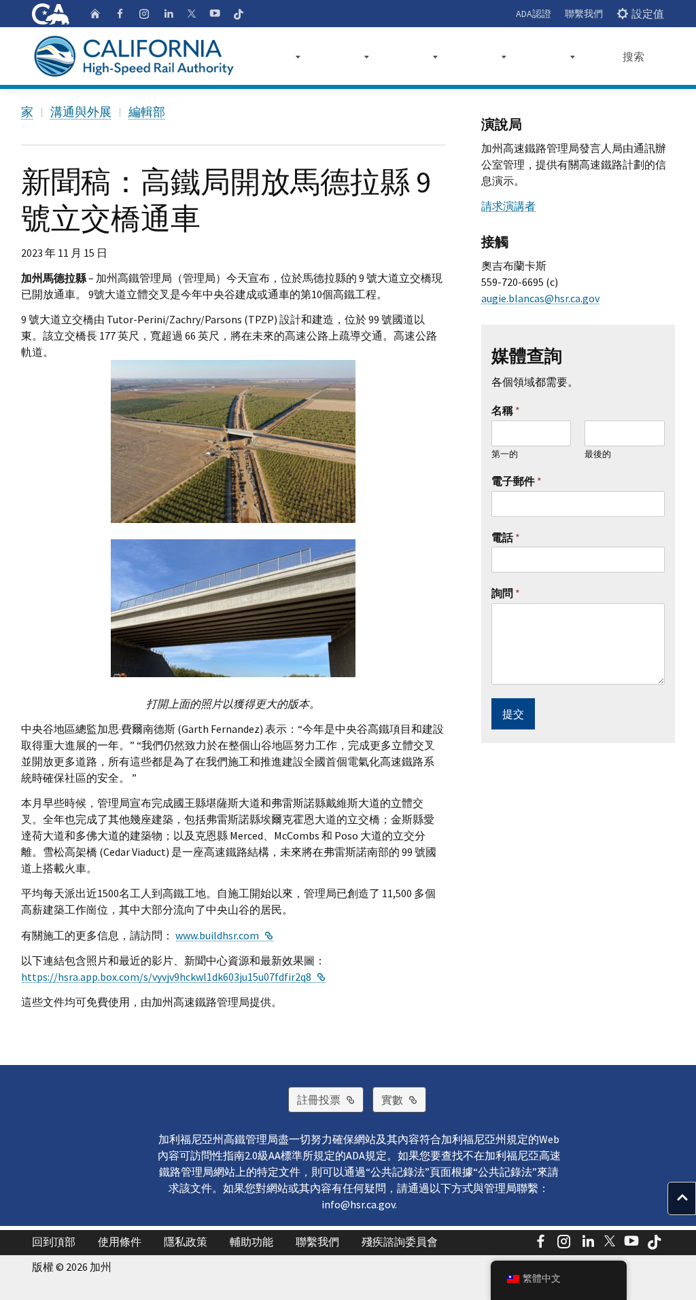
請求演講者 (508, 206)
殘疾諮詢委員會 (400, 1241)
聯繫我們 (584, 13)
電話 (505, 537)
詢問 (505, 593)
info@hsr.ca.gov (358, 1204)
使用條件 (119, 1241)
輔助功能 (251, 1241)
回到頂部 (53, 1241)
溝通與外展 (80, 112)
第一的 (504, 454)
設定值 (647, 13)
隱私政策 (185, 1241)
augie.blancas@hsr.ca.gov (540, 298)
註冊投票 (330, 1099)
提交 (513, 714)
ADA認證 (533, 13)
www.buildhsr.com (224, 935)
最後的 (598, 454)
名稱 (505, 410)
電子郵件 (516, 481)
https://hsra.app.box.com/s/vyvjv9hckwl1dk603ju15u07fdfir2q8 (173, 976)
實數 (403, 1099)
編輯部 (146, 112)
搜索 (633, 56)
